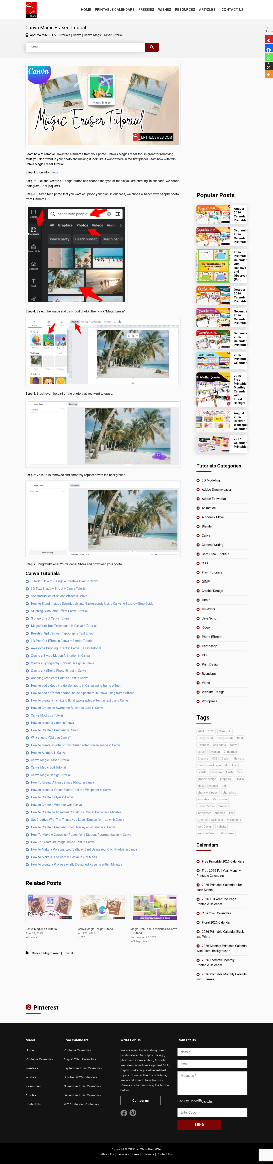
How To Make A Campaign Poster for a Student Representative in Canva (81, 835)
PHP (205, 655)
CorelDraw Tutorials (215, 554)
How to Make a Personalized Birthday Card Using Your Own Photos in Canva (84, 849)
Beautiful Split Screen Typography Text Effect (62, 633)
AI (230, 731)
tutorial (68, 953)
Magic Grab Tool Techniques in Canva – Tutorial (64, 626)
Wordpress (209, 701)
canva (36, 953)
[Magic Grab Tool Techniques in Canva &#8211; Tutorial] (155, 907)
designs (239, 758)
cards (201, 751)
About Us (107, 1154)
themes (220, 813)
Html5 (206, 600)
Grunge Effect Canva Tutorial (50, 618)
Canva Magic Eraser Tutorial (103, 35)
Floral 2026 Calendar (216, 922)
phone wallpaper (208, 792)
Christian (214, 751)
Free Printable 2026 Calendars (223, 861)
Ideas (135, 1154)
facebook (216, 772)
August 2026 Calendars (80, 1059)
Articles (207, 9)
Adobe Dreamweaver (216, 489)
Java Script (209, 618)
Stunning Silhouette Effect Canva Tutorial (59, 611)
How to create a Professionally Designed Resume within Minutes (76, 864)
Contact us (140, 1101)
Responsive (220, 799)
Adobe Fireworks (214, 499)
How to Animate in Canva (48, 753)
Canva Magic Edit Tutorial (48, 767)
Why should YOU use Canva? (51, 738)
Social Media (206, 806)
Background (205, 738)
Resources (185, 9)
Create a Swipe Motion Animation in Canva (60, 656)
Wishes (164, 9)
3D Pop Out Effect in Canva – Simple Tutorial (62, 641)
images (213, 785)
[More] (269, 74)
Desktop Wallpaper (209, 765)
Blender (207, 526)
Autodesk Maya (213, 517)
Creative (203, 758)
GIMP (206, 582)
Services (123, 1154)
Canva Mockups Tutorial (47, 715)
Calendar (203, 745)
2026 (221, 731)
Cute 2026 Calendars (216, 913)
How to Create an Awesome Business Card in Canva (67, 708)
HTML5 (239, 779)
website (221, 826)
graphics (225, 779)
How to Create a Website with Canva (56, 805)
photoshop (229, 792)
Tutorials (64, 35)
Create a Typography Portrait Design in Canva (62, 663)
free (239, 772)
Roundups (209, 674)
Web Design (205, 826)
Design (226, 758)
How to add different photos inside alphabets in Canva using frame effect (82, 693)
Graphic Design (212, 591)
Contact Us (232, 9)
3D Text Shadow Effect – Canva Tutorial (58, 589)
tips (231, 813)
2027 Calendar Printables (81, 1104)
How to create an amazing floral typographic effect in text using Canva (80, 700)
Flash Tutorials (212, 572)
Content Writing (212, 545)
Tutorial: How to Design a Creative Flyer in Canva (64, 581)
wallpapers (234, 819)
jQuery (206, 628)
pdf (224, 785)
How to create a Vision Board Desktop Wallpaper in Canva (71, 790)
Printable (203, 799)
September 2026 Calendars (83, 1068)
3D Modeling (211, 480)
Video (206, 683)
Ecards (202, 772)
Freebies (146, 9)
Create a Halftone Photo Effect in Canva (58, 671)
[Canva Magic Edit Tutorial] (50, 907)
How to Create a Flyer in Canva (52, 797)
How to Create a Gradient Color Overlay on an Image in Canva (73, 827)
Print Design (210, 664)
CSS (205, 563)
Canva (77, 35)
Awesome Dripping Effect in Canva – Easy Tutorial (66, 648)
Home (86, 9)
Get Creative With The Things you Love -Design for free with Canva (77, 820)
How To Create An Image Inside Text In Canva (63, 842)
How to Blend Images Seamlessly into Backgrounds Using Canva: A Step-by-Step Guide (92, 604)
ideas (201, 785)
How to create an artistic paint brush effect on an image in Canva (76, 745)
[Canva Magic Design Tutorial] (102, 907)
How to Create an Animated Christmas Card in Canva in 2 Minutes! (77, 812)
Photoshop (209, 646)
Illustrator (208, 609)
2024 (201, 731)
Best (240, 738)
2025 (211, 731)
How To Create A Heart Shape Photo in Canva (62, 782)
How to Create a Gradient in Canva (54, 730)
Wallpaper (217, 819)
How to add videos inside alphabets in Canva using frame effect (76, 686)
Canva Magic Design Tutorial (51, 775)
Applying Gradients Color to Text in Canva (59, 678)
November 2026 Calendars (82, 1086)
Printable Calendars (115, 9)
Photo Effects (211, 637)
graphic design (207, 779)
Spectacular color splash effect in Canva (59, 596)
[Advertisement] (221, 123)
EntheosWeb (153, 1149)
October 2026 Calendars (81, 1077)
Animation (209, 508)
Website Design (213, 692)
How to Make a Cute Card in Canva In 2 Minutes (64, 857)
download (231, 765)
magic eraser (51, 953)
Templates (204, 813)
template (223, 806)
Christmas (230, 751)
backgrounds (225, 738)
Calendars (219, 745)
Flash (229, 772)
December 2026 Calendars (82, 1095)
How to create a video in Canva (52, 723)
